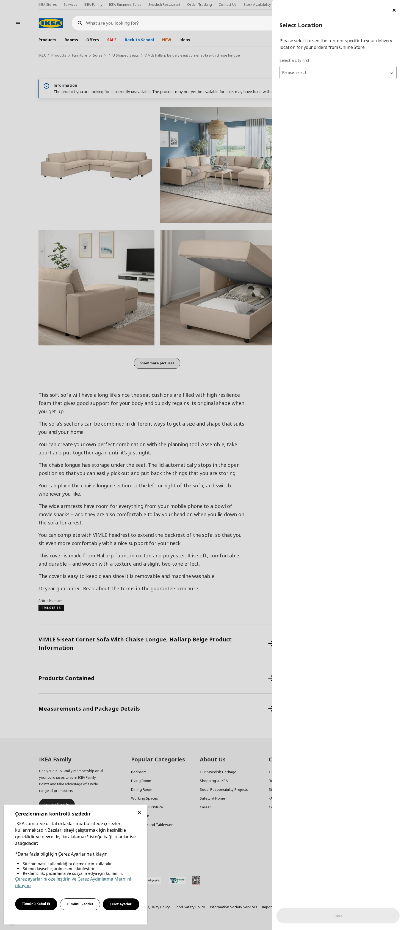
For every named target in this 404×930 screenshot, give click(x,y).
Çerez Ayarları (121, 904)
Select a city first (294, 60)
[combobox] (338, 72)
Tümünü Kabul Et (36, 903)
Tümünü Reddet (80, 904)
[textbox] (338, 72)
